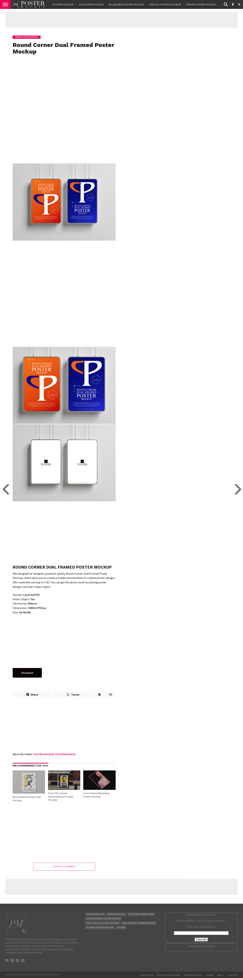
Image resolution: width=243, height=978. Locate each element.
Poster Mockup (62, 4)
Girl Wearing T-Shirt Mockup (138, 923)
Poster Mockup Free (168, 975)
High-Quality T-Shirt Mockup (102, 923)
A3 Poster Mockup (91, 4)
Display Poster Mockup (165, 4)
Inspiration (146, 975)
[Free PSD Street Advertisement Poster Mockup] (64, 788)
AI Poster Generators (141, 914)
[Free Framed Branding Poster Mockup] (99, 788)
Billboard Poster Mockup (126, 4)
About (220, 975)
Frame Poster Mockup (201, 4)
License (209, 975)
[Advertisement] (121, 20)
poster (121, 927)
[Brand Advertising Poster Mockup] (29, 793)
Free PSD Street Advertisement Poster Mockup (60, 796)
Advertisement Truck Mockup (103, 919)
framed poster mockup (99, 927)
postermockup (65, 754)
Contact (233, 975)
